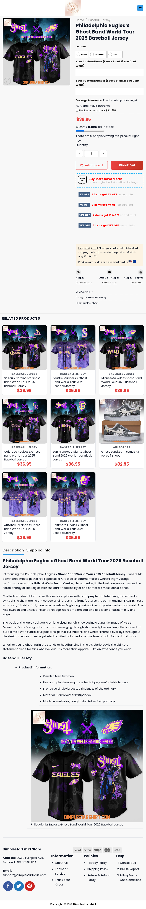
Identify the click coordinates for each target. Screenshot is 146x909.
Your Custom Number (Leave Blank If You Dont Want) (107, 83)
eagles (86, 302)
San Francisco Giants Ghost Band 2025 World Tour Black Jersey (72, 456)
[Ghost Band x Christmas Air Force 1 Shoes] (121, 421)
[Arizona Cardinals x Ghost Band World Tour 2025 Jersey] (24, 494)
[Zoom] (7, 81)
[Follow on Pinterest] (30, 886)
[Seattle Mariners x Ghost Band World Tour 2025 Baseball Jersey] (73, 347)
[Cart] (140, 8)
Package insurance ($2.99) (97, 110)
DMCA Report (129, 869)
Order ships (109, 282)
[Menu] (5, 8)
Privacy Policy (97, 863)
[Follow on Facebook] (8, 886)
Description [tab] (13, 550)
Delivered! (137, 282)
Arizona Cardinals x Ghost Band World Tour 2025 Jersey (22, 529)
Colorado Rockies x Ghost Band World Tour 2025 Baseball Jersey (22, 456)
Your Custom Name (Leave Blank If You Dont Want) (106, 63)
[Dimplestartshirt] (73, 8)
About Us (61, 863)
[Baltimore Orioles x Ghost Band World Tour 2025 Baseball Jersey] (73, 494)
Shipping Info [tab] (38, 550)
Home (80, 20)
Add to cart (94, 165)
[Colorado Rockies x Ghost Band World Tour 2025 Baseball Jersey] (24, 421)
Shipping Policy (97, 869)
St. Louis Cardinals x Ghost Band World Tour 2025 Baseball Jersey (22, 382)
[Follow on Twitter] (19, 886)
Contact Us (128, 863)
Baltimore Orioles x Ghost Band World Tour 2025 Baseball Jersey (70, 529)
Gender (82, 46)
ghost (95, 302)
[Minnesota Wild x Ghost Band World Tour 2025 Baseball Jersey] (121, 347)
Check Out (127, 165)
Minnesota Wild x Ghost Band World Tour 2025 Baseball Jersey (121, 382)
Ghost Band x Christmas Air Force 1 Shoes (120, 454)
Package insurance (89, 100)
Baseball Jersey (99, 20)
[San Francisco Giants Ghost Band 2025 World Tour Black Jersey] (73, 421)
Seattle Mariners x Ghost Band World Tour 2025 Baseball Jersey (70, 382)
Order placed (84, 282)
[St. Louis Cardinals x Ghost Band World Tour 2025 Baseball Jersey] (24, 347)
